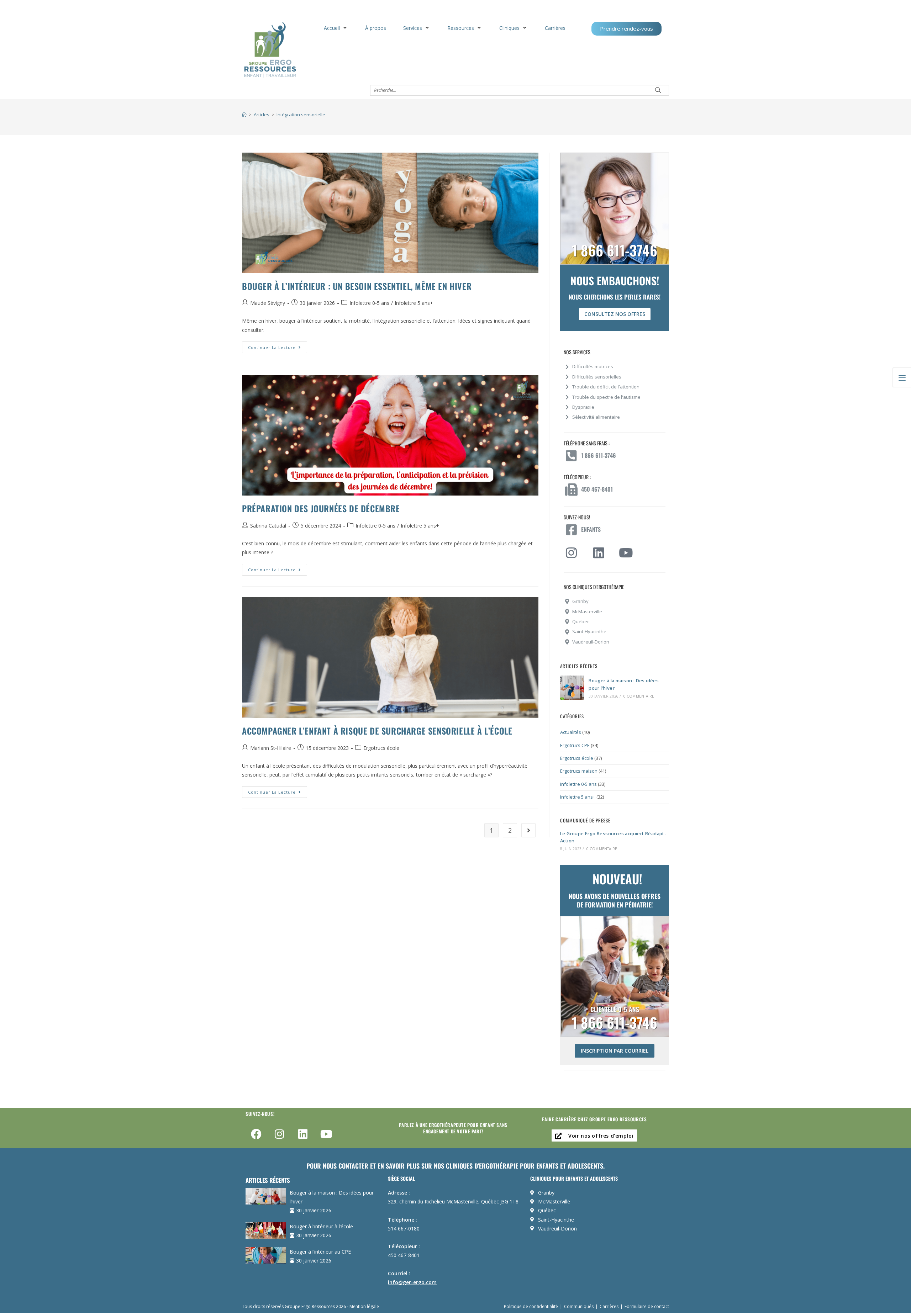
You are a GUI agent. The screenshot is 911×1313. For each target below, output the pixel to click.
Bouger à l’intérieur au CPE (320, 1251)
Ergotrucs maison (578, 771)
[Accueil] (244, 114)
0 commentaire (638, 696)
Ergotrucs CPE (575, 745)
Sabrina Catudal (268, 525)
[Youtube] (326, 1134)
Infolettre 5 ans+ (414, 303)
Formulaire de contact (647, 1306)
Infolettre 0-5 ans (369, 303)
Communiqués (579, 1306)
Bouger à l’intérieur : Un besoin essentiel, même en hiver (357, 286)
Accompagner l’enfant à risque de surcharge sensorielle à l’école (377, 730)
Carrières (609, 1306)
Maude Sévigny (267, 303)
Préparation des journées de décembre (321, 508)
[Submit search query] (658, 90)
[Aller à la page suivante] (528, 830)
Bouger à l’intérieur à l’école (321, 1226)
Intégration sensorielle (301, 114)
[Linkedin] (303, 1134)
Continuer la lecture (277, 346)
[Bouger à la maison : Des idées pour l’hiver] (572, 688)
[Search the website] (519, 89)
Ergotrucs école (381, 748)
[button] (336, 28)
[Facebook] (256, 1134)
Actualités (570, 732)
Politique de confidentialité (531, 1306)
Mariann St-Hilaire (270, 748)
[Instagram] (279, 1134)
